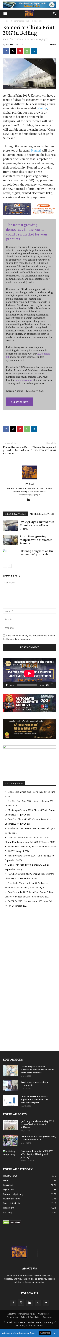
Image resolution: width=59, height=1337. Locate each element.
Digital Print (36, 21)
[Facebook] (6, 51)
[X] (13, 51)
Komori (36, 150)
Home (5, 21)
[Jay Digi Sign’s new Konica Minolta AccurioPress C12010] (10, 525)
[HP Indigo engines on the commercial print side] (10, 554)
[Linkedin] (34, 51)
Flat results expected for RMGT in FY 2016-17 (43, 449)
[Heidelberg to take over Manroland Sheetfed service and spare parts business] (10, 1070)
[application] (29, 673)
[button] (5, 14)
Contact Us (47, 1317)
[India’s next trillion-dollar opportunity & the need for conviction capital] (10, 1100)
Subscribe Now (19, 402)
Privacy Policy (43, 1314)
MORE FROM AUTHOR (42, 514)
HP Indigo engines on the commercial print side (37, 552)
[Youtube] (46, 1303)
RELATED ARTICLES (15, 514)
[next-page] (10, 566)
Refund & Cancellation (30, 1317)
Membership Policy (26, 1314)
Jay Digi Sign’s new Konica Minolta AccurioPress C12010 (37, 525)
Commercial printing (20, 21)
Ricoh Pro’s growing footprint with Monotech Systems (36, 540)
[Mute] (47, 685)
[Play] (6, 685)
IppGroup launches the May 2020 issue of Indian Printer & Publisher (37, 1124)
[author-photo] (29, 479)
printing (42, 108)
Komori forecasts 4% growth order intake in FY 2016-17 (16, 450)
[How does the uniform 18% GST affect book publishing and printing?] (10, 1155)
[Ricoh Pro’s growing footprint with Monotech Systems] (10, 540)
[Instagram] (21, 1302)
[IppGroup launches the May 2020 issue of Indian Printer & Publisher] (10, 1125)
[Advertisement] (29, 946)
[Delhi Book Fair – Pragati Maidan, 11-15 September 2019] (10, 1140)
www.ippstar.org (25, 379)
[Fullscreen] (52, 685)
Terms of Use (12, 1317)
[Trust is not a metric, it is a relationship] (10, 1085)
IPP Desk (9, 44)
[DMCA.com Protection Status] (12, 1223)
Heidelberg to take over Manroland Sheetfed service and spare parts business (37, 1069)
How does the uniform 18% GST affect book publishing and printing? (37, 1154)
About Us (12, 1314)
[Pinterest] (20, 51)
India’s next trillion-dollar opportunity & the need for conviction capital (34, 1099)
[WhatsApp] (27, 51)
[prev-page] (5, 566)
